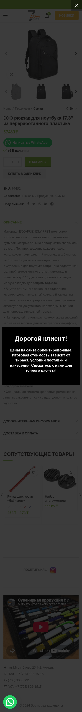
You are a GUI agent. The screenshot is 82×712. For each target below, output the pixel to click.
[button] (10, 702)
